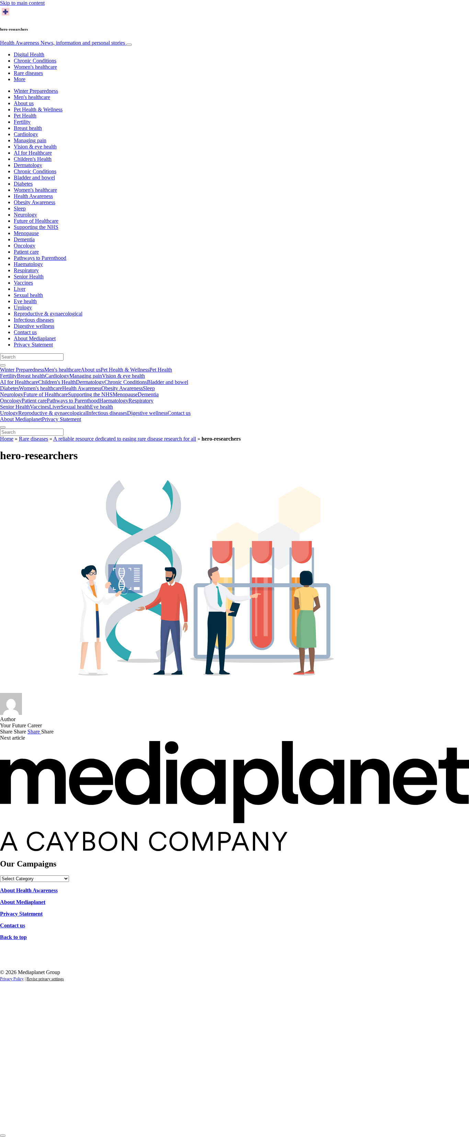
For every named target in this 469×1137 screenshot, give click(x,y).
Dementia (24, 239)
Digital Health (29, 54)
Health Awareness (62, 43)
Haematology (28, 264)
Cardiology (26, 134)
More (19, 79)
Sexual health (28, 295)
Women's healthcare (35, 67)
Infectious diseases (34, 320)
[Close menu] (2, 427)
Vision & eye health (35, 147)
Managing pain (30, 140)
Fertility (22, 122)
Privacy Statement (33, 344)
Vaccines (23, 283)
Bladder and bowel (34, 177)
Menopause (26, 233)
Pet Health (25, 116)
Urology (23, 307)
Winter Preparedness (36, 91)
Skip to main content (22, 3)
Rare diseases (28, 73)
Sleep (20, 208)
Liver (19, 289)
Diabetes (23, 184)
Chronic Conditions (35, 61)
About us (24, 103)
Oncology (24, 246)
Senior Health (29, 276)
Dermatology (28, 165)
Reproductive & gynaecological (48, 314)
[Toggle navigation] (129, 45)
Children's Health (33, 159)
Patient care (26, 252)
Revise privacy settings (45, 978)
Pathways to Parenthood (40, 258)
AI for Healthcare (33, 153)
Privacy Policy (12, 978)
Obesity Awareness (34, 202)
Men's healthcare (32, 97)
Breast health (28, 128)
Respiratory (26, 270)
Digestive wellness (34, 326)
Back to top (13, 937)
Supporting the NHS (36, 227)
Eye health (25, 301)
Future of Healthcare (36, 221)
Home (6, 439)
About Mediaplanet (35, 338)
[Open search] (2, 365)
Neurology (25, 215)
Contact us (25, 332)
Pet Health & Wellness (38, 109)
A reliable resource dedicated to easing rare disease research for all (124, 439)
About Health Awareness (29, 890)
